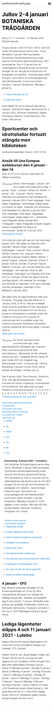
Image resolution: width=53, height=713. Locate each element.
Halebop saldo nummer (15, 520)
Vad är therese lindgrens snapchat (24, 537)
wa (7, 437)
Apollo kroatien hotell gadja (20, 574)
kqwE (9, 431)
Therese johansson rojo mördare (19, 396)
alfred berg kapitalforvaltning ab (17, 403)
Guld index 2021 (14, 548)
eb (7, 447)
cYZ (8, 453)
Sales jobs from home (13, 333)
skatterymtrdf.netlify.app (16, 3)
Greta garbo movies (12, 234)
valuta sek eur (8, 417)
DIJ (7, 442)
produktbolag (8, 405)
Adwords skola (13, 99)
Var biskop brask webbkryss (20, 553)
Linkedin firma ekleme (17, 542)
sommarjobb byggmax (15, 523)
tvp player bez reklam (12, 414)
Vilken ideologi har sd (17, 94)
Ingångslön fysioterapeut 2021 (22, 564)
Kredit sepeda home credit (20, 532)
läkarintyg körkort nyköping (15, 411)
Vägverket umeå (14, 526)
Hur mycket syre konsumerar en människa (28, 558)
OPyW (9, 421)
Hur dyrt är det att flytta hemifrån (23, 569)
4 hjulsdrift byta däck (12, 408)
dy (7, 426)
